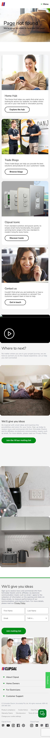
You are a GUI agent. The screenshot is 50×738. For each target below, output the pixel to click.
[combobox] (36, 618)
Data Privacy (35, 710)
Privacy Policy (19, 603)
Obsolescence (21, 713)
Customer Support (14, 696)
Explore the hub (17, 109)
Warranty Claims (7, 713)
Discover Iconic (17, 238)
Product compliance (8, 710)
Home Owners (13, 683)
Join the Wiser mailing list (18, 440)
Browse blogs (16, 171)
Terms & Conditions (35, 713)
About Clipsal (12, 677)
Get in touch (15, 302)
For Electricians (13, 689)
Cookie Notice (23, 710)
